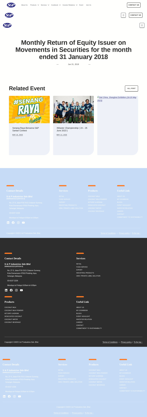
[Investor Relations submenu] (76, 5)
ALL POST (131, 88)
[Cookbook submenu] (59, 5)
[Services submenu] (47, 5)
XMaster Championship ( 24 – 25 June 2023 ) (72, 129)
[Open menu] (123, 15)
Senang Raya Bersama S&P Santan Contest (25, 129)
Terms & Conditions (108, 233)
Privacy (122, 233)
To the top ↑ (136, 233)
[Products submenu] (37, 5)
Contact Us (133, 5)
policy (127, 233)
